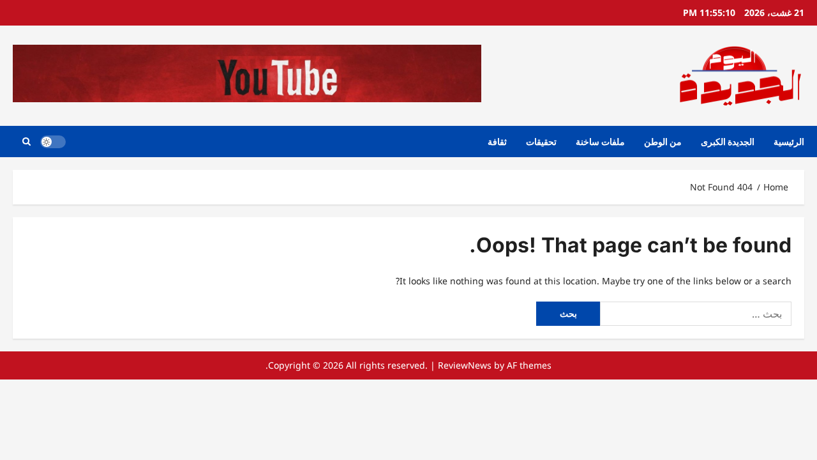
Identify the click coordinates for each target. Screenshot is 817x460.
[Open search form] (26, 141)
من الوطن (663, 141)
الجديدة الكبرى (727, 141)
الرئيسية (789, 141)
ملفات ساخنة (600, 141)
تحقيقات (541, 141)
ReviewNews (464, 365)
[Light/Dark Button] (53, 141)
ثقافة (497, 141)
